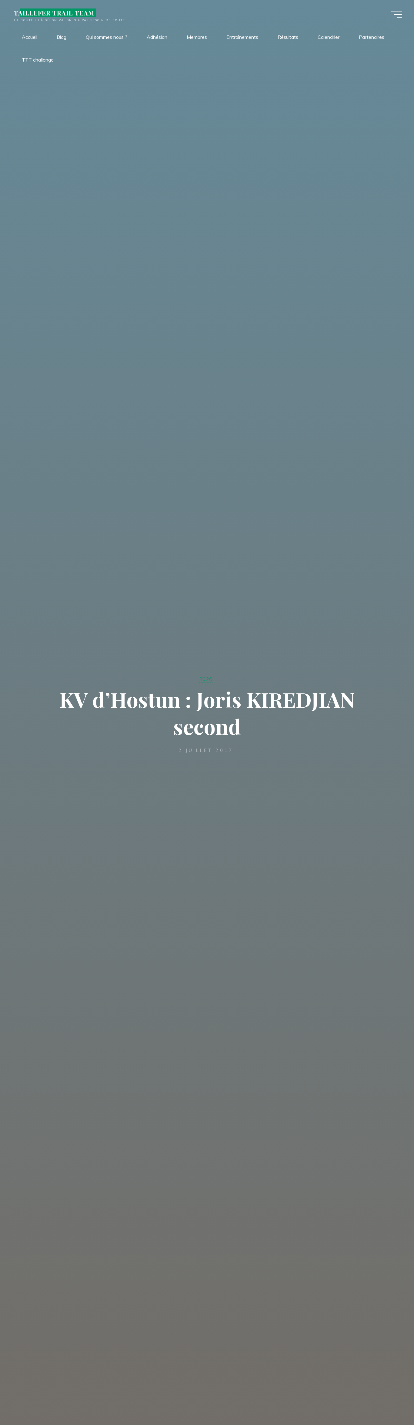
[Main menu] (396, 15)
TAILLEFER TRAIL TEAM (54, 12)
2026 (205, 679)
